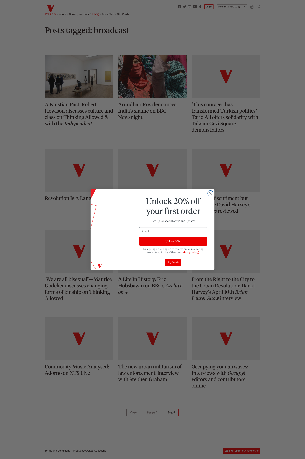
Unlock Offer (173, 241)
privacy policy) (190, 252)
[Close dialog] (210, 193)
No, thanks (173, 262)
